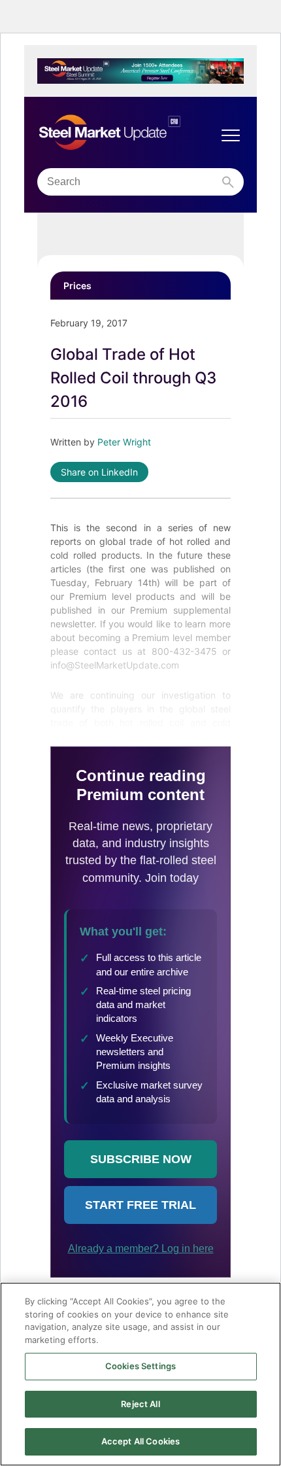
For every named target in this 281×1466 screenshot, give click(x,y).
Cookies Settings (140, 1366)
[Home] (127, 133)
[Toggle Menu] (231, 135)
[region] (140, 1374)
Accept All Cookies (140, 1441)
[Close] (260, 1303)
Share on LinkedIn (99, 472)
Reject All (140, 1404)
